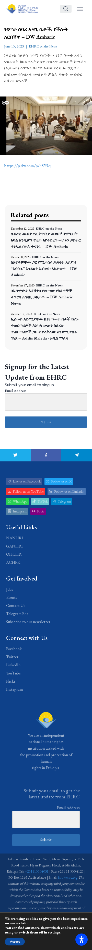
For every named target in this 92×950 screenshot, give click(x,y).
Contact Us (15, 605)
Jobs (9, 589)
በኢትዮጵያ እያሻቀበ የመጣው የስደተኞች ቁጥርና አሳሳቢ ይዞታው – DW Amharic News (42, 297)
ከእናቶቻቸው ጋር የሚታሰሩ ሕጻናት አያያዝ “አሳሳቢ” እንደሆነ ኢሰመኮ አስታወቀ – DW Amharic (44, 269)
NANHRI (14, 538)
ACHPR (13, 562)
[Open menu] (80, 9)
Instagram (14, 689)
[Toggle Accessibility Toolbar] (81, 939)
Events (11, 597)
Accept (15, 942)
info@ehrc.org (67, 877)
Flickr (10, 681)
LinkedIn (13, 665)
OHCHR (13, 554)
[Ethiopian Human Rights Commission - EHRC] (22, 8)
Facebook (14, 648)
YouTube (13, 673)
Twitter (12, 656)
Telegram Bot (17, 613)
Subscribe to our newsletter (28, 621)
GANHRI (14, 546)
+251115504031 (37, 871)
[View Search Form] (66, 9)
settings (54, 932)
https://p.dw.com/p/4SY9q (27, 165)
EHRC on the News (43, 46)
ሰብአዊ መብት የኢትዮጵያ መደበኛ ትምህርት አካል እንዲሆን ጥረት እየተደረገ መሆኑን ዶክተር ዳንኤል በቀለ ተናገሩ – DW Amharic (46, 240)
